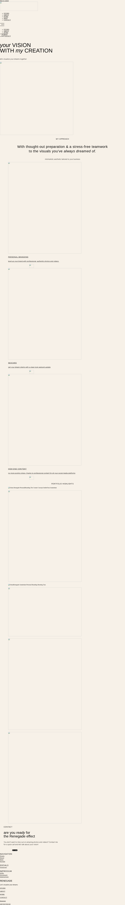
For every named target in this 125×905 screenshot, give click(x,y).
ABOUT (6, 15)
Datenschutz (4, 877)
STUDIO (6, 13)
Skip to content (4, 1)
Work (1, 860)
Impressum (4, 875)
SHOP (6, 18)
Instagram (3, 867)
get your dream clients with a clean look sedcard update (29, 367)
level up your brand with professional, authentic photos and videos (33, 261)
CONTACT (7, 20)
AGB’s (2, 873)
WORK (6, 16)
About (2, 858)
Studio (2, 856)
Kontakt (2, 861)
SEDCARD (12, 363)
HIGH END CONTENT (17, 469)
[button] (62, 24)
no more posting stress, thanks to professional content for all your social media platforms (41, 473)
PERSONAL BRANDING (18, 257)
